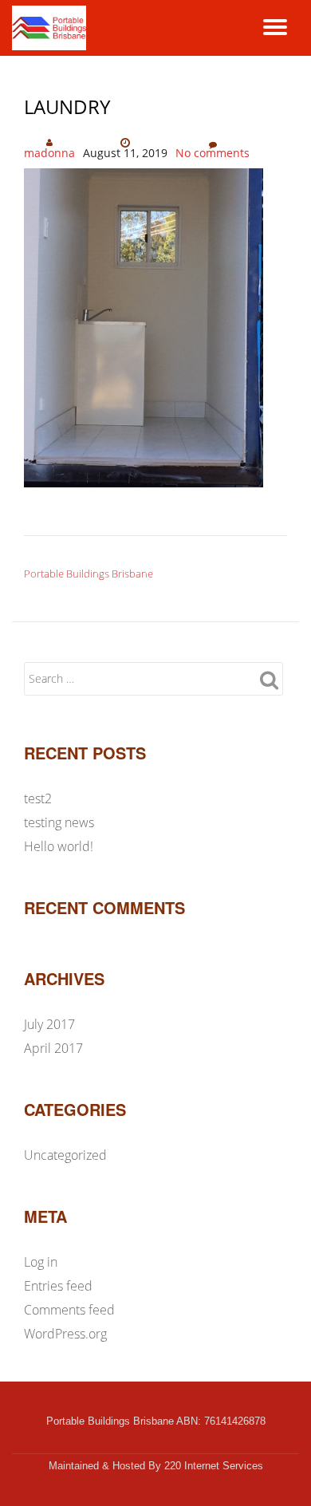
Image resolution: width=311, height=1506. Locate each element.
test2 (38, 798)
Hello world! (58, 846)
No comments (212, 152)
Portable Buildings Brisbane (88, 573)
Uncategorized (65, 1155)
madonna (49, 152)
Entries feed (58, 1286)
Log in (40, 1262)
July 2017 (49, 1024)
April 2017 (53, 1048)
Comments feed (69, 1310)
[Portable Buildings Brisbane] (52, 28)
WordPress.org (65, 1333)
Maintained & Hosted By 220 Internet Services (156, 1466)
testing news (59, 822)
